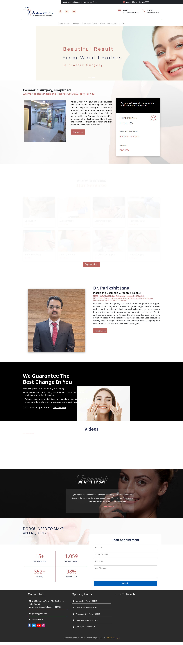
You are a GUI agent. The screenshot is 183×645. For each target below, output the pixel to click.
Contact (122, 23)
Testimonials (112, 23)
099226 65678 (59, 407)
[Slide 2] (93, 77)
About (66, 23)
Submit (125, 586)
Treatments (86, 23)
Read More (29, 220)
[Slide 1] (89, 77)
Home (60, 23)
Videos (102, 23)
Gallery (95, 23)
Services (75, 23)
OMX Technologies (113, 641)
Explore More (91, 264)
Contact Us (78, 132)
